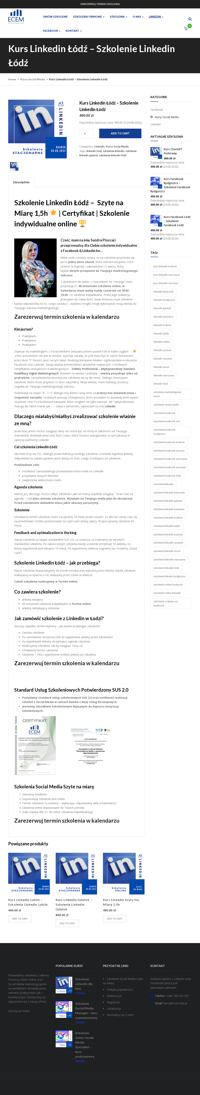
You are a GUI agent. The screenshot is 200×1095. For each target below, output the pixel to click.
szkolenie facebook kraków (169, 442)
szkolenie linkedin (113, 151)
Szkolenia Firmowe (88, 16)
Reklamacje (114, 996)
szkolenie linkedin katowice (169, 509)
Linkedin (155, 16)
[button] (186, 28)
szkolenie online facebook (168, 584)
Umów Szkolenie (55, 16)
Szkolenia (117, 16)
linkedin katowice (163, 316)
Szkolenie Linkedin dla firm (84, 983)
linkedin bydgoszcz (164, 299)
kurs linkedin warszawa (167, 274)
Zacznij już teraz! (18, 1011)
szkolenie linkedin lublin (167, 526)
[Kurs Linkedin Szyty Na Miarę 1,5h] (124, 873)
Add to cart (120, 133)
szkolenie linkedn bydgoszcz (170, 576)
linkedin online (162, 341)
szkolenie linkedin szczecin (168, 542)
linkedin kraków (162, 325)
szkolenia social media (166, 404)
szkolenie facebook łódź (167, 475)
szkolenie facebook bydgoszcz (164, 431)
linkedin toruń (161, 367)
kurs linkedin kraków (165, 266)
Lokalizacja (114, 1008)
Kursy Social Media (32, 79)
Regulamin (113, 1002)
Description (21, 182)
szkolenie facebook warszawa (170, 458)
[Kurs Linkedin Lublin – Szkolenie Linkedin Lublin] (29, 873)
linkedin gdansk (162, 308)
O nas (137, 16)
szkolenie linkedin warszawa (169, 559)
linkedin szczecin (163, 358)
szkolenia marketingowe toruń (167, 394)
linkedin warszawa (164, 375)
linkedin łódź (94, 151)
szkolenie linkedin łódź (112, 155)
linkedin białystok (164, 291)
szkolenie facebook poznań (169, 450)
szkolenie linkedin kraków (168, 517)
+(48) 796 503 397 (177, 996)
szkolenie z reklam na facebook (166, 603)
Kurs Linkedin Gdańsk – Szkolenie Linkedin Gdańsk (74, 904)
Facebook (50, 30)
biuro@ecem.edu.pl (175, 1003)
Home (12, 79)
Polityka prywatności (120, 989)
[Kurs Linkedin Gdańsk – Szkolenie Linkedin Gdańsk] (76, 873)
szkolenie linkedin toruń (167, 551)
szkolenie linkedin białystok (169, 492)
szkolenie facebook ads (167, 421)
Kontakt (73, 30)
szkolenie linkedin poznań (168, 534)
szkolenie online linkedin (167, 592)
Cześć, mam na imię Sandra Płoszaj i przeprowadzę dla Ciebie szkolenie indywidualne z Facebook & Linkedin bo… (99, 245)
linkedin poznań (162, 350)
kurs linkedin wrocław (166, 283)
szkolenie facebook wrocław (170, 467)
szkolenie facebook (164, 413)
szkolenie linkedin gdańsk (168, 500)
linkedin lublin (161, 333)
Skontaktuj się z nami (120, 1015)
